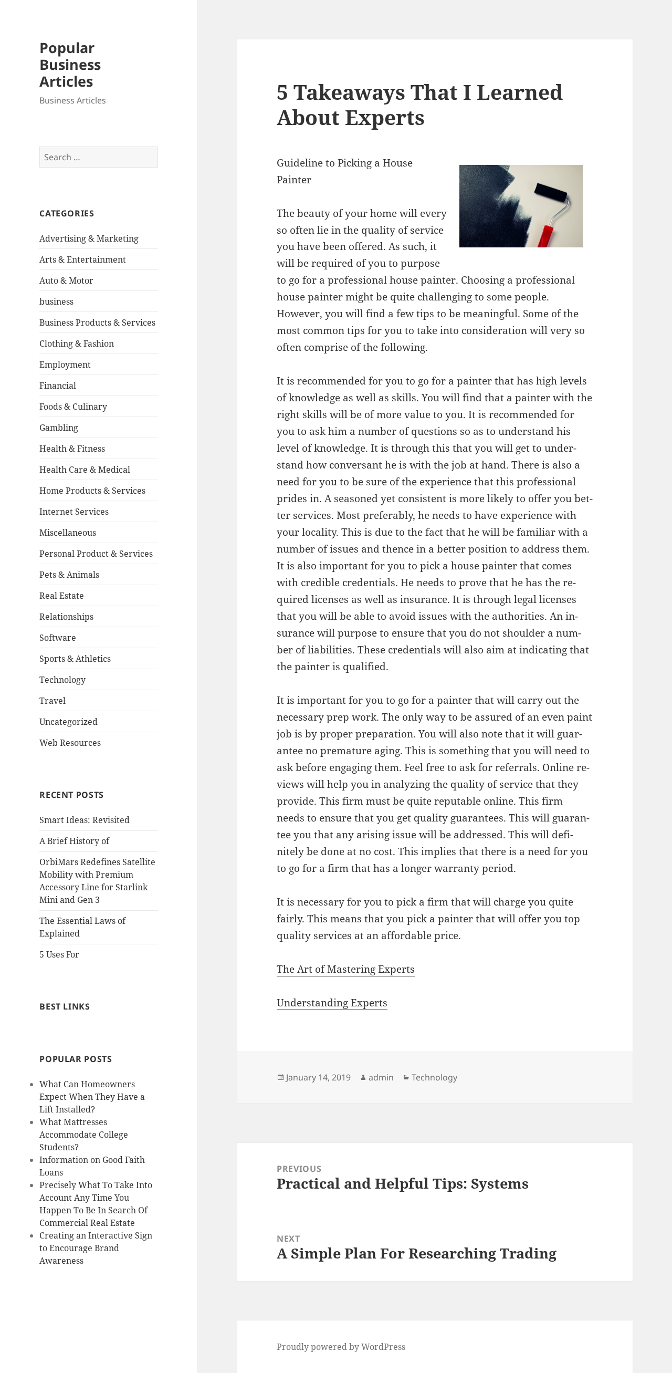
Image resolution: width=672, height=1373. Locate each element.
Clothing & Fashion (76, 343)
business (56, 301)
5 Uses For (59, 954)
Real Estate (61, 595)
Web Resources (70, 742)
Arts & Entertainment (82, 259)
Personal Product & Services (96, 553)
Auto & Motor (66, 280)
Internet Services (74, 511)
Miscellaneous (67, 532)
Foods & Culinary (73, 406)
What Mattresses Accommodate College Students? (83, 1134)
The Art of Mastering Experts (346, 969)
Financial (57, 385)
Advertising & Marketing (89, 238)
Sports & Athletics (75, 658)
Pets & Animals (69, 574)
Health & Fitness (72, 448)
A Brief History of (74, 841)
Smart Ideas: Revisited (84, 820)
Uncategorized (68, 721)
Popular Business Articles (70, 64)
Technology (62, 679)
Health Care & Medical (84, 469)
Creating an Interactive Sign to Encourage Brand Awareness (95, 1248)
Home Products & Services (92, 490)
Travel (52, 700)
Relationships (66, 616)
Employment (65, 364)
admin (381, 1077)
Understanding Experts (332, 1003)
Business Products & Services (97, 322)
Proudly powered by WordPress (341, 1347)
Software (57, 637)
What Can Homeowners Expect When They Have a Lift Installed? (92, 1096)
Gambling (58, 427)
